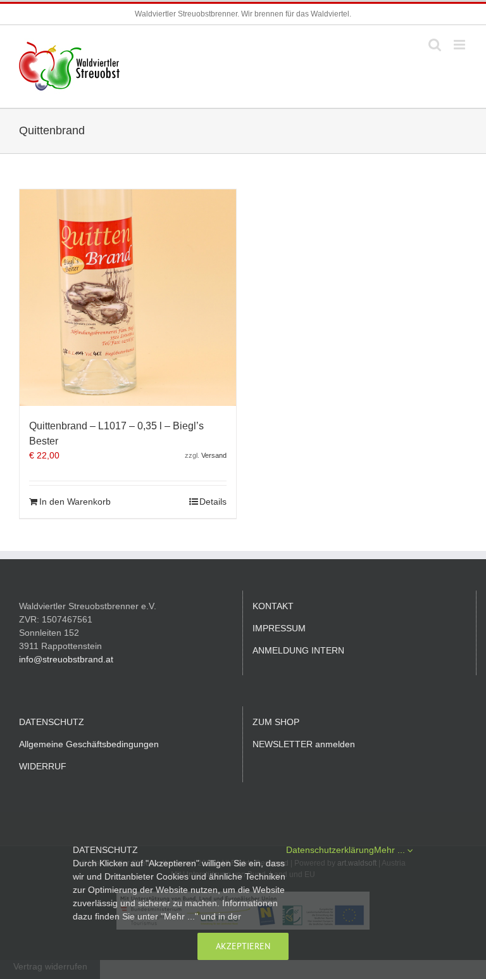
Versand (214, 455)
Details (213, 501)
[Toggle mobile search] (434, 44)
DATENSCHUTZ (51, 722)
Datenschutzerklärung (330, 850)
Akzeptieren (243, 946)
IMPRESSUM (279, 628)
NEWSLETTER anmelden (303, 744)
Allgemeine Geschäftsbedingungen (89, 744)
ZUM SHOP (275, 722)
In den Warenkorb (75, 501)
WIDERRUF (42, 766)
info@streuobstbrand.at (66, 659)
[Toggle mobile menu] (460, 44)
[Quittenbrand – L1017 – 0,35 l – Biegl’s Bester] (128, 297)
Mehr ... (391, 850)
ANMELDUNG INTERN (298, 650)
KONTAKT (273, 606)
